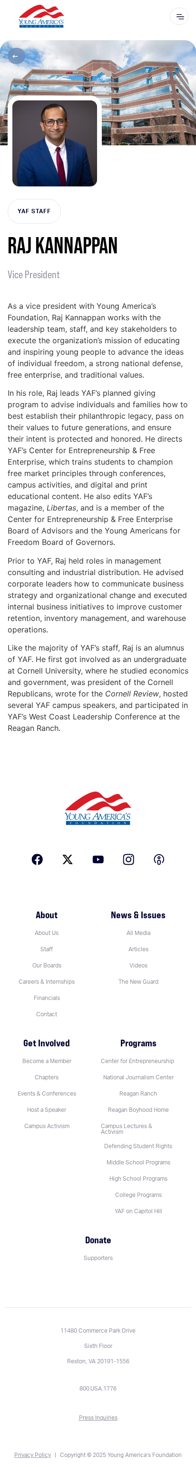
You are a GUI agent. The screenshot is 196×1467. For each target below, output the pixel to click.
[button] (16, 56)
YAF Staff (34, 211)
